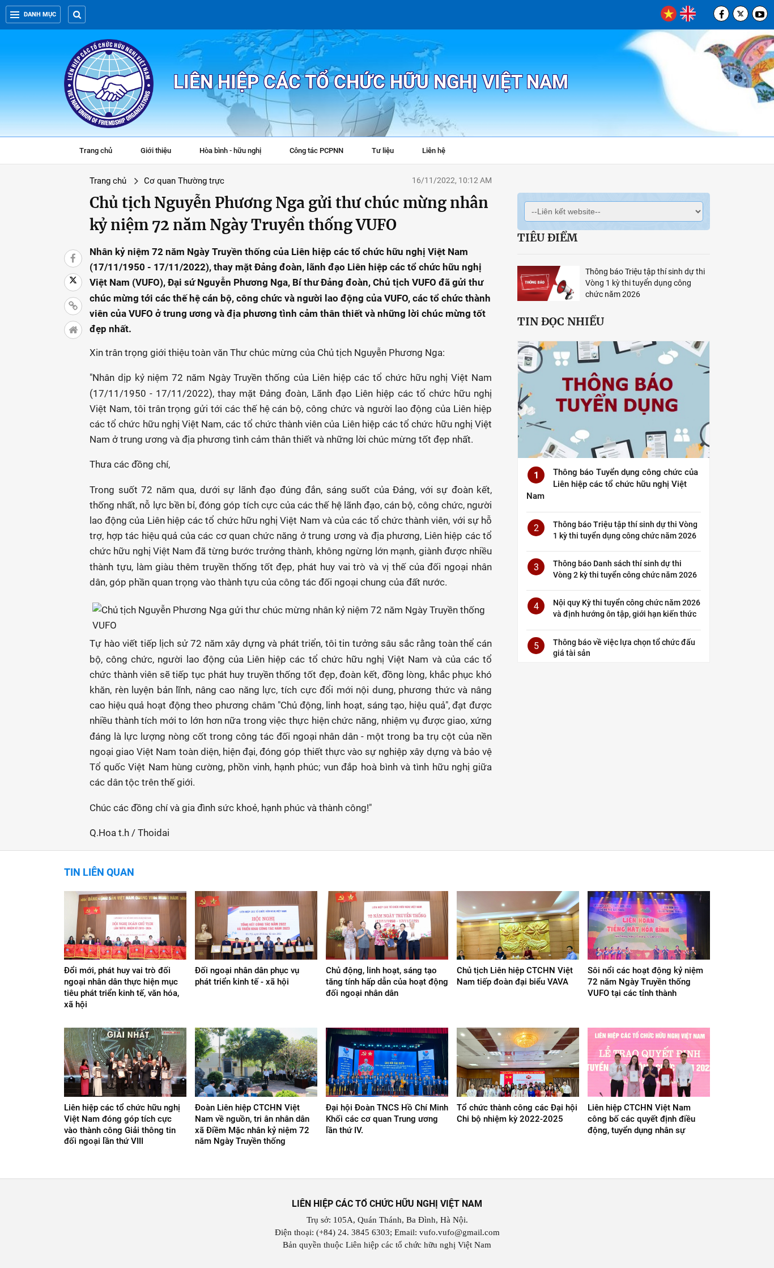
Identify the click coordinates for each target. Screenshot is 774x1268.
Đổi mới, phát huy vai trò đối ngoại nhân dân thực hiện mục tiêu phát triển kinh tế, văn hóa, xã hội (121, 987)
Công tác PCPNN (316, 150)
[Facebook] (721, 14)
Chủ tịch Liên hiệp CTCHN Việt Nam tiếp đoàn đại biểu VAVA (515, 976)
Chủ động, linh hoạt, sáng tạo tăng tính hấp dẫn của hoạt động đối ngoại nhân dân (387, 981)
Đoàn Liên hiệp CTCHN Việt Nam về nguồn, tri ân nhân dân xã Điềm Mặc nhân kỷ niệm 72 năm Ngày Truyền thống (252, 1124)
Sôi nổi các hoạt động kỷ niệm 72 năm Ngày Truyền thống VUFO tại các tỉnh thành (645, 981)
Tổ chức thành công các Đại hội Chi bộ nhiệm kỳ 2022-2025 (517, 1113)
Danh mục (40, 14)
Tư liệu (388, 152)
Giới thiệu (156, 150)
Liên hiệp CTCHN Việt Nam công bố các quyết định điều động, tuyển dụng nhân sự (641, 1118)
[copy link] (73, 306)
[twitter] (741, 14)
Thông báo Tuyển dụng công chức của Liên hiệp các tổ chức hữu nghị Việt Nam (612, 484)
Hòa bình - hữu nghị (230, 150)
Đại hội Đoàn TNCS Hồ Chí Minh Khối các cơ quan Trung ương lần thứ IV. (387, 1118)
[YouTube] (760, 14)
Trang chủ (95, 150)
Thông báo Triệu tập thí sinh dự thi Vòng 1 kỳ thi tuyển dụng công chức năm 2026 (645, 283)
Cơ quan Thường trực (184, 180)
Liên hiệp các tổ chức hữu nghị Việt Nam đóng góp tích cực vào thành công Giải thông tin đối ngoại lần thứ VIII (122, 1124)
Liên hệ (433, 150)
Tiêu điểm (547, 237)
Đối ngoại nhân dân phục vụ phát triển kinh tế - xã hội (247, 976)
